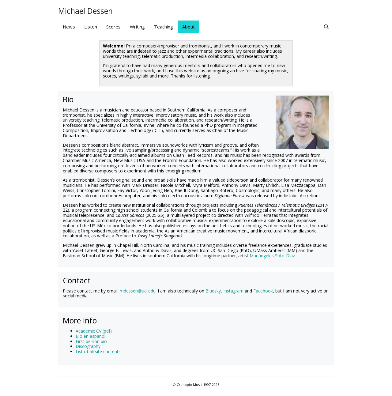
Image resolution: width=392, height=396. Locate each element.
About (188, 27)
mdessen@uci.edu (138, 291)
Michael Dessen (85, 11)
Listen (90, 27)
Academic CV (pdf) (94, 331)
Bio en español (90, 336)
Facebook (263, 291)
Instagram (233, 291)
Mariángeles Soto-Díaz (272, 255)
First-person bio (91, 341)
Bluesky (213, 291)
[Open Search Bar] (326, 27)
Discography (88, 346)
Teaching (163, 27)
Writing (137, 27)
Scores (113, 27)
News (69, 27)
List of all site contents (98, 351)
